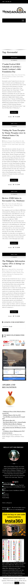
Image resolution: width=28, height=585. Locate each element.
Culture (12, 75)
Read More (14, 112)
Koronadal (4, 76)
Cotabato (6, 204)
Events (16, 75)
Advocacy (6, 269)
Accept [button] (16, 583)
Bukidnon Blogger (6, 507)
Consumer (10, 141)
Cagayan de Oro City (10, 271)
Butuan (3, 271)
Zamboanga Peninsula (7, 276)
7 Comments (14, 126)
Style (23, 144)
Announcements (7, 75)
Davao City (17, 271)
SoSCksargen (16, 205)
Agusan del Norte (12, 269)
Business (6, 141)
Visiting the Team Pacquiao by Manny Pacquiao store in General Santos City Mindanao (13, 134)
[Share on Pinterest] (17, 116)
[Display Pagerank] (7, 482)
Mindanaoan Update (11, 76)
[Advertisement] (14, 35)
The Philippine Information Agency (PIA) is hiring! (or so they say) (13, 263)
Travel (7, 78)
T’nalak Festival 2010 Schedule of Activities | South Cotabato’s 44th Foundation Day (11, 68)
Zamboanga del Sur (18, 274)
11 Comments (14, 257)
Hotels (9, 204)
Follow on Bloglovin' (7, 502)
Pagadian (19, 272)
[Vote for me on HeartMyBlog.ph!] (15, 509)
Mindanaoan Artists (11, 142)
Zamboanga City (10, 274)
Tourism (4, 78)
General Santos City (17, 141)
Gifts (23, 141)
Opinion (7, 205)
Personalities (5, 144)
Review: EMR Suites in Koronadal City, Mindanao (13, 199)
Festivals (20, 75)
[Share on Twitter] (15, 116)
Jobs (22, 271)
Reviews (11, 205)
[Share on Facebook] (13, 116)
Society (9, 144)
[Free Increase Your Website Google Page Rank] (19, 485)
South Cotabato (20, 76)
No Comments (14, 60)
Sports (20, 144)
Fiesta (23, 75)
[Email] (19, 116)
